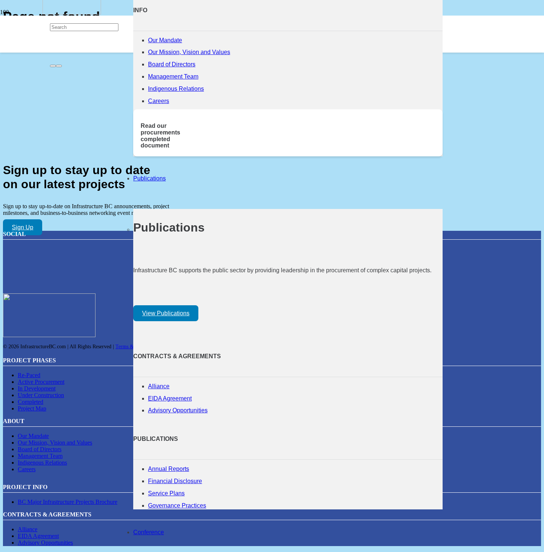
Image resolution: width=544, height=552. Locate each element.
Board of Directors (171, 64)
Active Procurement (41, 382)
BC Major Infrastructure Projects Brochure (67, 502)
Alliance (158, 386)
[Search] (53, 66)
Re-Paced (29, 375)
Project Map (32, 408)
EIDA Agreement (170, 398)
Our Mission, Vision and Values (189, 52)
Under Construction (41, 395)
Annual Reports (168, 469)
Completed (30, 402)
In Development (37, 388)
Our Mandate (165, 40)
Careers (158, 101)
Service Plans (166, 493)
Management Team (173, 76)
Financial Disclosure (175, 481)
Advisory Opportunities (178, 410)
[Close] (59, 66)
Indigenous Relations (176, 89)
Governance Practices (177, 505)
